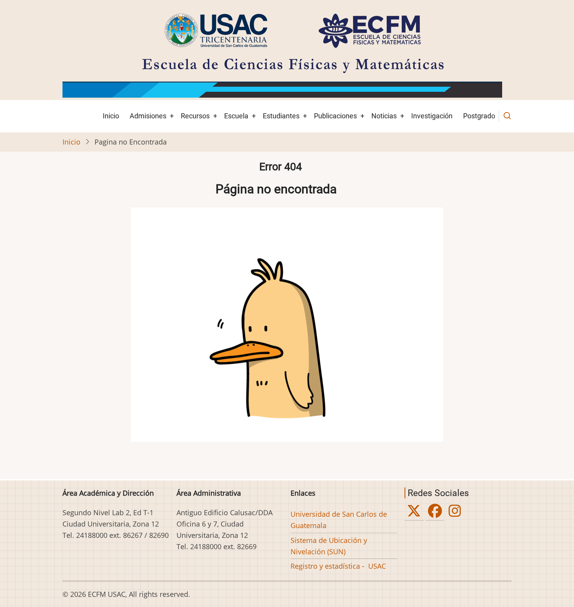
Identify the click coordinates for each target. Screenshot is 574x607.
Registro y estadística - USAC (338, 566)
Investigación (432, 116)
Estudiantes (281, 116)
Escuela (236, 116)
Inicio (111, 116)
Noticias (384, 116)
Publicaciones (335, 116)
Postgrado (479, 116)
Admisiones (148, 116)
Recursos (195, 116)
